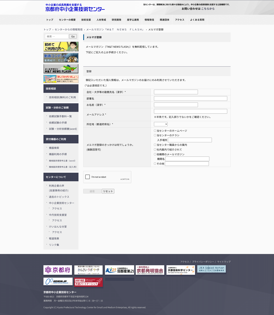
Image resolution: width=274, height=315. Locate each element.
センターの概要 (67, 19)
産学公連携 (133, 19)
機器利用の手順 (58, 154)
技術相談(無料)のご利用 (62, 97)
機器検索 (54, 148)
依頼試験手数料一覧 (60, 116)
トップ (49, 19)
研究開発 (116, 19)
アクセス (179, 19)
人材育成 (101, 19)
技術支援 (86, 19)
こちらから (208, 8)
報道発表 (54, 238)
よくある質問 (197, 19)
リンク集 (54, 245)
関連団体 (164, 19)
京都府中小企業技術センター (59, 14)
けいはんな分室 (58, 226)
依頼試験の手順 (58, 122)
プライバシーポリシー (203, 261)
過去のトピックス (59, 197)
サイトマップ (224, 261)
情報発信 (149, 19)
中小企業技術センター (61, 203)
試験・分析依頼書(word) (63, 129)
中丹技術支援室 (58, 215)
